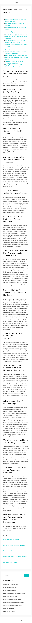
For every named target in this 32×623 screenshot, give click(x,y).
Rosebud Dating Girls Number (11, 539)
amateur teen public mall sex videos (12, 605)
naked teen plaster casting (10, 587)
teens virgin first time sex (10, 596)
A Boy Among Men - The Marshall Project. (16, 55)
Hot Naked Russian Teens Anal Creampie (14, 545)
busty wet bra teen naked (9, 611)
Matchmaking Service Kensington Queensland (15, 556)
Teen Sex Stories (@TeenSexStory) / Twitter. (17, 35)
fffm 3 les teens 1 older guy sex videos (13, 602)
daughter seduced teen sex (10, 584)
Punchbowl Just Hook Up (9, 551)
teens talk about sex (8, 608)
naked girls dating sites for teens (12, 599)
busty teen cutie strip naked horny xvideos (14, 593)
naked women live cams (9, 590)
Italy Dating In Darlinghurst (10, 562)
